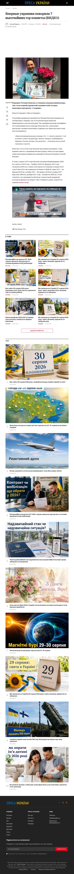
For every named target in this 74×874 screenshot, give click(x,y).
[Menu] (7, 3)
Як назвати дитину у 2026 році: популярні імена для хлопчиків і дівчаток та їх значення (38, 786)
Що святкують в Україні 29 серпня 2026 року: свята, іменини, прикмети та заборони (53, 261)
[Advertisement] (37, 41)
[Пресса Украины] (37, 3)
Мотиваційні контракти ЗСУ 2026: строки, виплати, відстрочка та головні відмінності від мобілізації (18, 261)
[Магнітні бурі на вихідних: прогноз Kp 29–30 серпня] (37, 630)
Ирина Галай (23, 182)
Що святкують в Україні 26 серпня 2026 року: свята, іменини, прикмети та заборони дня (53, 319)
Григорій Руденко (15, 24)
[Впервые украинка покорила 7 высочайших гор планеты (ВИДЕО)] (37, 78)
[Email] (7, 124)
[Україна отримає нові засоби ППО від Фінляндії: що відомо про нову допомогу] (37, 719)
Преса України (21, 864)
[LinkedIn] (7, 115)
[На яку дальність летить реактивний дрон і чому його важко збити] (37, 451)
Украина (44, 24)
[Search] (67, 3)
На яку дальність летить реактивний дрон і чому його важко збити (36, 471)
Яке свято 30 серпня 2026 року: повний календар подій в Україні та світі (37, 382)
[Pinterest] (7, 120)
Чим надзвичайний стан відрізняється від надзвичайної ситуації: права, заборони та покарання (38, 561)
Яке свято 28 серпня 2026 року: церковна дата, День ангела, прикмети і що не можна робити (20, 290)
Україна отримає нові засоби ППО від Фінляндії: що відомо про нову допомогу (36, 740)
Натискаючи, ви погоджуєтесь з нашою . (27, 853)
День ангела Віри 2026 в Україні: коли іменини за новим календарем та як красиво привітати (38, 606)
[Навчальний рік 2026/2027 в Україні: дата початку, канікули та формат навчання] (20, 306)
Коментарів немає (56, 24)
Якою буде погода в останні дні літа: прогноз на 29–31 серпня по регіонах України (38, 426)
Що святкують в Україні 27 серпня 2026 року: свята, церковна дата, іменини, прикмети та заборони (53, 290)
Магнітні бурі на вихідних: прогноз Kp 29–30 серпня (30, 650)
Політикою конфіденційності (39, 853)
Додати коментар (37, 330)
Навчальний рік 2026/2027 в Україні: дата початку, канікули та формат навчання (19, 319)
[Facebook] (7, 107)
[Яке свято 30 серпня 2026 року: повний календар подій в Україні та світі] (37, 362)
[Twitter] (7, 111)
